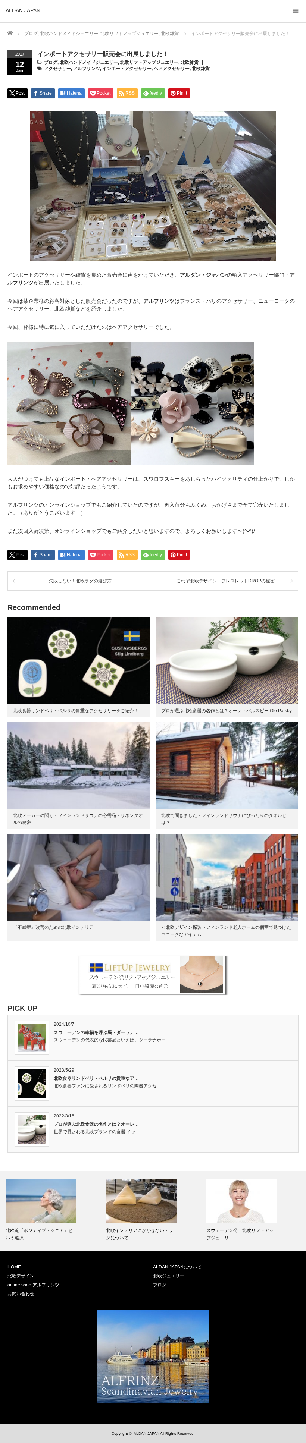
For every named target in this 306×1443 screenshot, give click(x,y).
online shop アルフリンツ (33, 1285)
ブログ (50, 62)
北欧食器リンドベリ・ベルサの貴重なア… (96, 1078)
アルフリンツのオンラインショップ (49, 505)
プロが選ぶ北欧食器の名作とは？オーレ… (96, 1124)
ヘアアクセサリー (172, 68)
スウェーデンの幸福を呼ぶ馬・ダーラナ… (96, 1032)
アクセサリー (57, 68)
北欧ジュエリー (168, 1276)
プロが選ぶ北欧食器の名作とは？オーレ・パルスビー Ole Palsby (226, 710)
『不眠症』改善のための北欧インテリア (53, 927)
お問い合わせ (20, 1293)
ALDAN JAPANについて (177, 1267)
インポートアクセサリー (127, 68)
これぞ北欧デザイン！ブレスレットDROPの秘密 (226, 581)
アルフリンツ (86, 68)
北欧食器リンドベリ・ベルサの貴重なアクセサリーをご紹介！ (75, 710)
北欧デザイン (20, 1276)
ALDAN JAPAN (23, 10)
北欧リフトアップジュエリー (149, 62)
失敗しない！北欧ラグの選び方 (80, 581)
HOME (14, 1267)
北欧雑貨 (190, 62)
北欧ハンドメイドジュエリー (89, 62)
